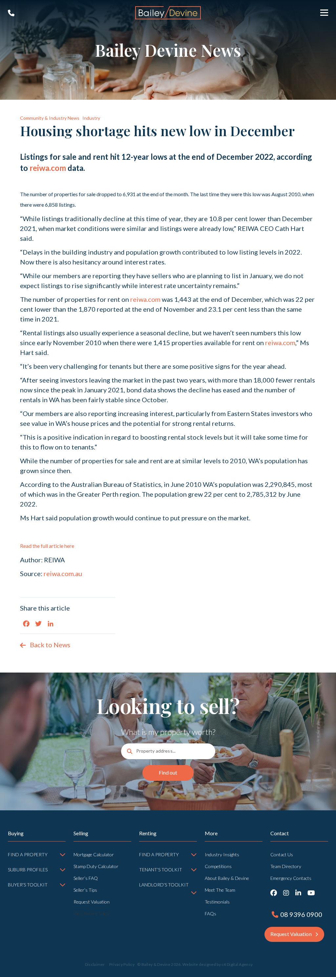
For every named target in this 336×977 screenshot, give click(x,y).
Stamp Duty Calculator (96, 866)
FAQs (210, 913)
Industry (91, 118)
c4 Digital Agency (237, 964)
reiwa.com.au (63, 573)
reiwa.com (48, 168)
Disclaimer (95, 964)
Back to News (50, 645)
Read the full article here (47, 546)
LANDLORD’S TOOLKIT (164, 884)
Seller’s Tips (85, 890)
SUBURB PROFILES (28, 869)
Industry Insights (222, 854)
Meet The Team (220, 890)
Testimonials (217, 901)
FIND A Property (159, 854)
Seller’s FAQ (86, 878)
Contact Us (281, 854)
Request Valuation (92, 901)
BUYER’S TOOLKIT (28, 884)
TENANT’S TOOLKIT (160, 869)
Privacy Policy (122, 964)
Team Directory (285, 866)
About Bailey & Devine (227, 878)
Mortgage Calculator (94, 854)
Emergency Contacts (290, 878)
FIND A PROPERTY (28, 854)
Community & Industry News (49, 118)
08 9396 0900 (11, 13)
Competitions (218, 866)
